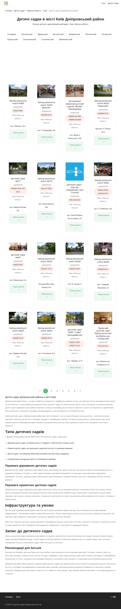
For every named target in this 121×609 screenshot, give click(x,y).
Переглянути (18, 133)
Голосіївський (26, 34)
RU (114, 597)
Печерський (106, 34)
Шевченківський (65, 39)
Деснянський (58, 34)
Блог (18, 597)
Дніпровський (74, 34)
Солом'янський (47, 39)
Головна (9, 597)
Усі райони (11, 34)
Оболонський (90, 34)
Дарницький (43, 34)
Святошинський (29, 39)
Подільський (12, 39)
